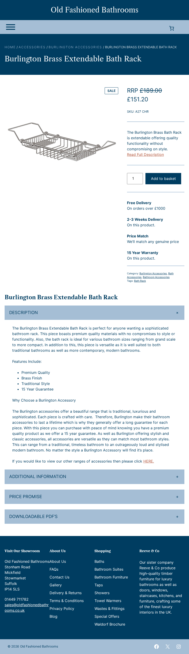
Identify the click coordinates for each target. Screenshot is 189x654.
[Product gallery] (62, 143)
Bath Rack (140, 280)
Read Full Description (145, 154)
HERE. (148, 461)
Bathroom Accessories (156, 277)
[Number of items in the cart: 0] (171, 28)
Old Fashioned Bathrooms (94, 10)
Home (10, 47)
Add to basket (163, 178)
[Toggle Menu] (10, 27)
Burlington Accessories (75, 47)
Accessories (32, 47)
